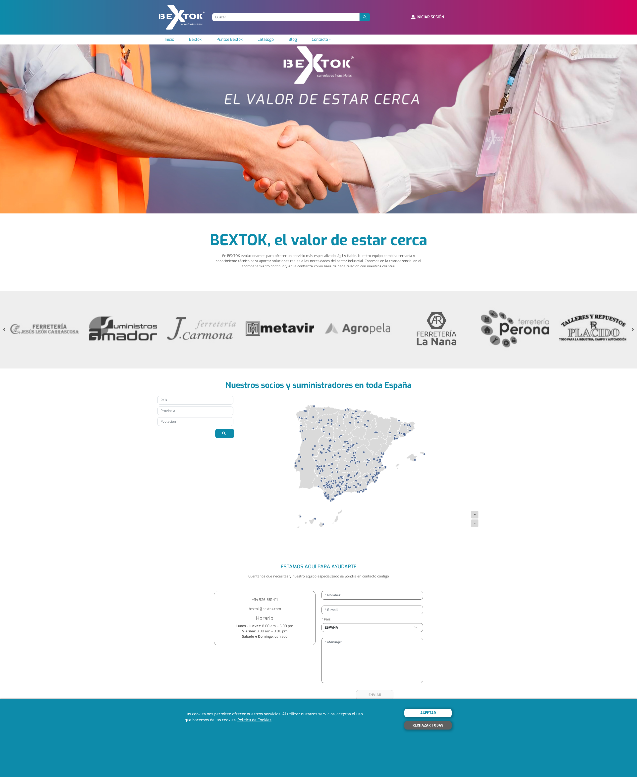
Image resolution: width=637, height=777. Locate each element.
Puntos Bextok (229, 39)
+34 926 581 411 (265, 599)
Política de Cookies (254, 720)
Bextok (195, 39)
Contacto (320, 39)
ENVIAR (375, 695)
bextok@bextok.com (265, 609)
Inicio (169, 39)
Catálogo (266, 39)
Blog (293, 39)
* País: (326, 619)
